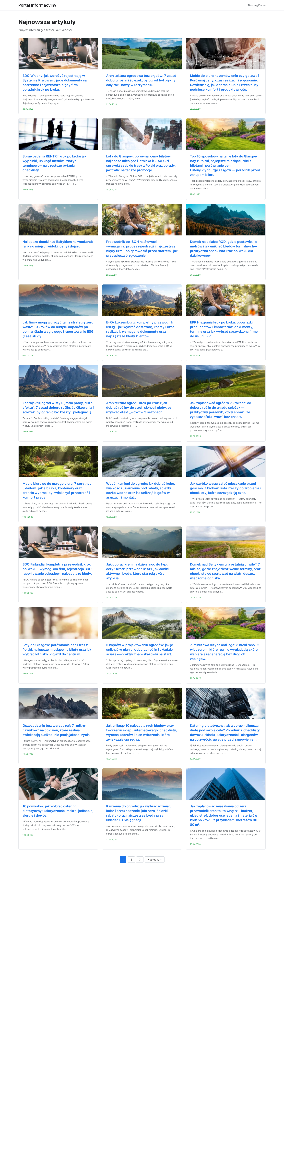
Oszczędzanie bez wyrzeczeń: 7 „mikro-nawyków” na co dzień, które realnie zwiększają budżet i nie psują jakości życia (56, 730)
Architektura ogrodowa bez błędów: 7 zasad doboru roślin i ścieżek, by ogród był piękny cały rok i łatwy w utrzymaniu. (141, 80)
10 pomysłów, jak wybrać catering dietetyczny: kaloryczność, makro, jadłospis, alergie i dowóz (58, 810)
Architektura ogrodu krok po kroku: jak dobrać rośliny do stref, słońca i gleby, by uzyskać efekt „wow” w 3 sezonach (139, 407)
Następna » (155, 859)
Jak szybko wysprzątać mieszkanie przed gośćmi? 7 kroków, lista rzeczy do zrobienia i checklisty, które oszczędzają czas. (225, 488)
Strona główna (256, 5)
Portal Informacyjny (37, 5)
